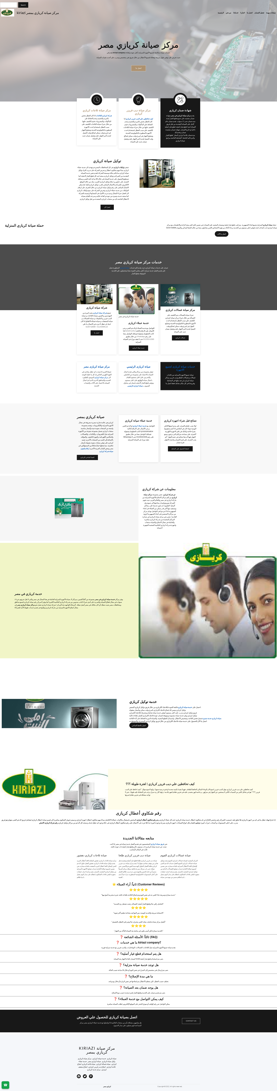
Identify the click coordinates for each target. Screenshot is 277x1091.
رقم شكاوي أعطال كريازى (146, 820)
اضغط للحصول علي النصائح (180, 449)
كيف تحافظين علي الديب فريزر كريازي (139, 119)
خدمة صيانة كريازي (185, 707)
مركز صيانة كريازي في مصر (181, 116)
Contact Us (191, 1021)
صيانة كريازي (267, 225)
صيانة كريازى (124, 268)
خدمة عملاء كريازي (138, 348)
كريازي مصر (107, 1086)
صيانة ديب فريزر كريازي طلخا (135, 855)
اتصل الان (107, 207)
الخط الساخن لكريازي (87, 457)
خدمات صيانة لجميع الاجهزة (180, 368)
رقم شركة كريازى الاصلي (48, 823)
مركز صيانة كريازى (101, 377)
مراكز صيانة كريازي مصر (26, 605)
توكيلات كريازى (119, 167)
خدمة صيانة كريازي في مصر (105, 599)
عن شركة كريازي (169, 494)
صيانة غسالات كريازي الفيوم (175, 855)
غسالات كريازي (180, 338)
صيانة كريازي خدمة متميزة (211, 718)
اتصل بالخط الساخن (139, 725)
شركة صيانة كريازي (100, 313)
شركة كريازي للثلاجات (104, 116)
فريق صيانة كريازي (157, 844)
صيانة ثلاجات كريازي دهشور (92, 855)
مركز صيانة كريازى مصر (97, 367)
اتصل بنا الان (221, 234)
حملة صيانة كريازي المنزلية (24, 225)
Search (23, 5)
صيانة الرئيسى (135, 386)
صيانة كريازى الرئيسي (138, 367)
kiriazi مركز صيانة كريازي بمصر (38, 13)
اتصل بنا (138, 68)
